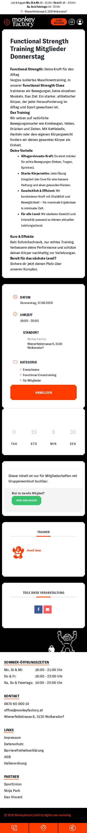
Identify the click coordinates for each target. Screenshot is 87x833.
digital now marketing (57, 815)
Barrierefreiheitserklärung (24, 750)
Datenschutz (13, 744)
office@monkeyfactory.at (23, 710)
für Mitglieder (32, 380)
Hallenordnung (15, 763)
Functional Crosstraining (39, 375)
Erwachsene (31, 369)
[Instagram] (72, 22)
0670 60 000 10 (16, 704)
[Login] (80, 22)
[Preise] (72, 828)
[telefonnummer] (14, 828)
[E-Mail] (48, 609)
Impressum (12, 738)
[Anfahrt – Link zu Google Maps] (43, 828)
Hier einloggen (26, 500)
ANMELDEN (43, 392)
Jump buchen (59, 22)
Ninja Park (12, 791)
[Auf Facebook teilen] (38, 609)
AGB (7, 757)
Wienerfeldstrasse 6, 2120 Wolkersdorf (34, 717)
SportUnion (13, 784)
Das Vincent (13, 797)
